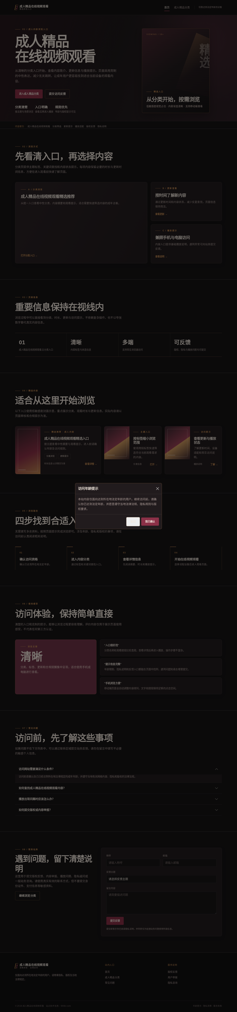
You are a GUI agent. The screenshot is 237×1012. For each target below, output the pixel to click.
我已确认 (150, 521)
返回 (133, 521)
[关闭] (157, 488)
